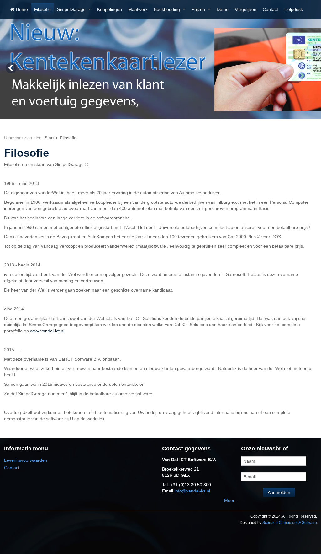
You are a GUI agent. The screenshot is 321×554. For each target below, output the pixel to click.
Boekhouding (167, 9)
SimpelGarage (72, 9)
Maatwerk (138, 9)
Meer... (231, 500)
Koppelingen (109, 9)
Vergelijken (245, 9)
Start (49, 137)
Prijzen (199, 9)
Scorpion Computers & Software (289, 522)
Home (22, 9)
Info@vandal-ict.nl (192, 490)
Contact (270, 9)
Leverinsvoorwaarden (25, 460)
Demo (223, 9)
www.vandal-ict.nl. (48, 330)
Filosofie (42, 9)
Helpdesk (293, 9)
